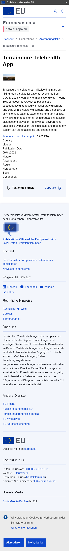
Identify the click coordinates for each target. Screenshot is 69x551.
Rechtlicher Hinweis (15, 308)
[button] (62, 11)
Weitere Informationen (24, 527)
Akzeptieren (13, 542)
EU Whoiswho (11, 418)
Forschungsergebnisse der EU (21, 413)
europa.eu (30, 448)
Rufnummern (20, 473)
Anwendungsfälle (49, 39)
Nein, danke (35, 542)
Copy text (50, 187)
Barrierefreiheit (11, 318)
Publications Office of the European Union (29, 239)
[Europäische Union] (27, 11)
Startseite (8, 39)
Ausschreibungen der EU (18, 408)
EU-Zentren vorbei (45, 481)
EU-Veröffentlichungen (16, 423)
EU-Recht (8, 403)
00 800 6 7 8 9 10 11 (37, 469)
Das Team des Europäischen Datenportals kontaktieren (28, 262)
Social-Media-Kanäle (15, 501)
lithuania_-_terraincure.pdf (18, 136)
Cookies (8, 313)
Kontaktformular (35, 477)
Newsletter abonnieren (16, 268)
